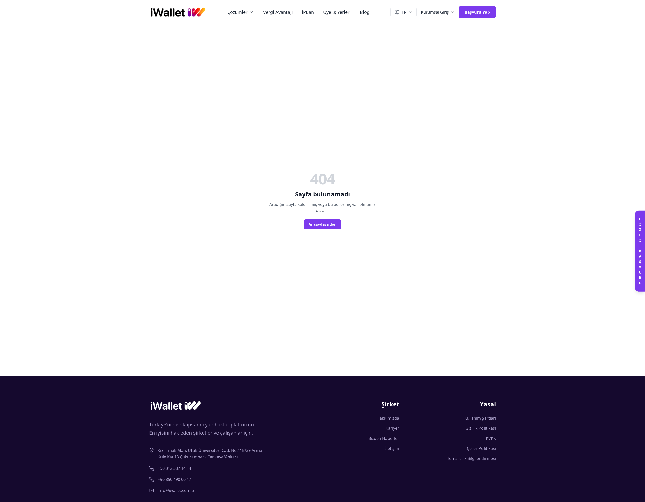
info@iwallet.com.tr (176, 490)
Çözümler (237, 12)
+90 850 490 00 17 (174, 479)
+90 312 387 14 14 (174, 468)
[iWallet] (178, 12)
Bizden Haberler (383, 438)
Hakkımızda (388, 418)
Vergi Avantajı (278, 12)
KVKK (491, 438)
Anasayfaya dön (322, 224)
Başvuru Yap (477, 12)
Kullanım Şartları (480, 418)
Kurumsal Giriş (435, 12)
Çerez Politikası (481, 448)
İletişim (392, 448)
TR (404, 12)
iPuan (308, 12)
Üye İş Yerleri (337, 12)
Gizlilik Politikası (480, 428)
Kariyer (392, 428)
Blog (365, 12)
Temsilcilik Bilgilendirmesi (471, 458)
